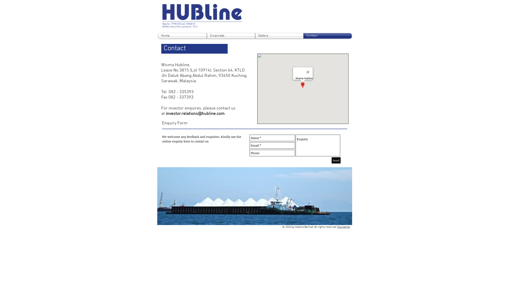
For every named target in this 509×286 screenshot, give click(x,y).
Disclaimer (343, 227)
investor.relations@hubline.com (195, 113)
